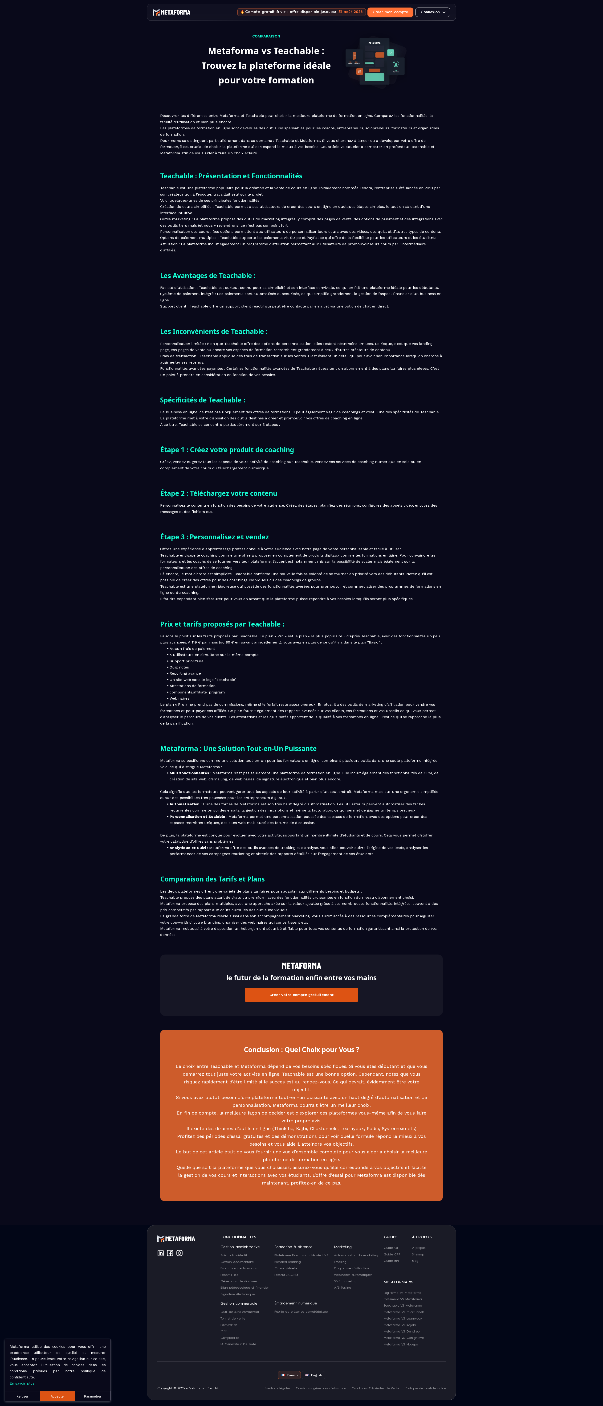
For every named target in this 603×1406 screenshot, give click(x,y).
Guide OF (391, 1248)
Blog (415, 1261)
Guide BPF (392, 1261)
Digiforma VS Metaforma (402, 1292)
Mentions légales (277, 1388)
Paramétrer (92, 1396)
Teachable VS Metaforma (403, 1305)
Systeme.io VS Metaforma (403, 1299)
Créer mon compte (390, 12)
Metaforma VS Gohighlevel (404, 1338)
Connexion (430, 12)
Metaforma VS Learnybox (403, 1318)
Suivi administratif (233, 1255)
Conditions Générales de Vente (375, 1388)
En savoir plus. (22, 1383)
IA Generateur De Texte (238, 1344)
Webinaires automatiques (353, 1274)
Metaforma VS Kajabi (400, 1325)
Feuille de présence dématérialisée (301, 1311)
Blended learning (287, 1261)
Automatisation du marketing (356, 1255)
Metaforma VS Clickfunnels (404, 1312)
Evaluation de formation (238, 1268)
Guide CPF (392, 1254)
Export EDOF (230, 1274)
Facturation (228, 1325)
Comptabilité (229, 1337)
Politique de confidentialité (425, 1388)
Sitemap (418, 1254)
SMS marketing (345, 1281)
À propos (418, 1248)
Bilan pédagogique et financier (244, 1287)
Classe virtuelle (285, 1268)
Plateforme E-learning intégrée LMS (301, 1255)
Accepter (58, 1396)
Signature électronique (237, 1294)
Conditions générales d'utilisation (321, 1388)
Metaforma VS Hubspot (401, 1344)
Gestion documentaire (237, 1261)
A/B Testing (342, 1287)
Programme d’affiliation (351, 1268)
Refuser (22, 1396)
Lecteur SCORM (286, 1274)
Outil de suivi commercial (239, 1312)
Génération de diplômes (238, 1281)
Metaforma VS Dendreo (402, 1331)
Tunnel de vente (232, 1318)
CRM (223, 1331)
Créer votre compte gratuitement (301, 994)
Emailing (340, 1261)
